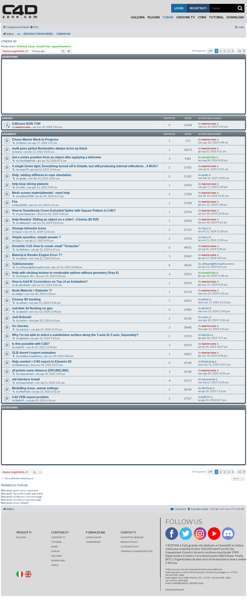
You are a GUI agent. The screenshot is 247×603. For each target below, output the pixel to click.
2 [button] (220, 51)
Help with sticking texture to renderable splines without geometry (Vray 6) (65, 272)
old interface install (26, 379)
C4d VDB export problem (30, 397)
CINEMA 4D (9, 41)
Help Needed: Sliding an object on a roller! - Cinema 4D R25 (55, 219)
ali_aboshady (22, 285)
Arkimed (22, 46)
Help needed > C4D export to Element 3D (42, 361)
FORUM (55, 551)
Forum (168, 17)
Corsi (202, 17)
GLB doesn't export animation (34, 352)
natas (31, 46)
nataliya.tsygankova (30, 356)
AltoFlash (24, 391)
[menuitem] (34, 27)
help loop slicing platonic (30, 184)
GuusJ (18, 231)
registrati (198, 8)
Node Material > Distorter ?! (32, 290)
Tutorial (216, 17)
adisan (23, 258)
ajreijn (22, 178)
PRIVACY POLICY (129, 541)
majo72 (19, 347)
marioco (24, 329)
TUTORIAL (56, 541)
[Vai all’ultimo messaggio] (218, 123)
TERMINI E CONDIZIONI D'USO (137, 551)
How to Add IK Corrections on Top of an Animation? (50, 281)
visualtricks (43, 46)
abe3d (23, 311)
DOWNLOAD (58, 560)
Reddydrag (21, 364)
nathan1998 (26, 196)
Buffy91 (19, 400)
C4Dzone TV (185, 17)
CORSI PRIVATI (93, 541)
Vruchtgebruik (27, 160)
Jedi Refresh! (21, 317)
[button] (210, 51)
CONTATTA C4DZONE (132, 537)
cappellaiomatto (61, 46)
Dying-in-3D (26, 276)
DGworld (179, 589)
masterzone (22, 127)
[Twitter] (185, 533)
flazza (22, 142)
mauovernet (26, 373)
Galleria (138, 17)
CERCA (54, 565)
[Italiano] (20, 573)
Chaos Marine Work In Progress (35, 139)
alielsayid (24, 222)
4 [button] (228, 51)
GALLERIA (56, 555)
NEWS (54, 546)
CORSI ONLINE (93, 537)
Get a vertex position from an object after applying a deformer (56, 157)
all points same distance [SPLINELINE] (40, 370)
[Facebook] (171, 533)
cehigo (19, 293)
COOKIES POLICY (130, 546)
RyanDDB (20, 205)
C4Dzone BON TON (26, 123)
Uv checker (20, 326)
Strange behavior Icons (29, 228)
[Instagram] (200, 533)
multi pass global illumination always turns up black (49, 148)
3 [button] (224, 51)
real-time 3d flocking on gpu (32, 308)
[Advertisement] (123, 86)
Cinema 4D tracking (26, 299)
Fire (15, 201)
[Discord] (228, 533)
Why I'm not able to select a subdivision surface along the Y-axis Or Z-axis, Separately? (75, 335)
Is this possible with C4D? (31, 343)
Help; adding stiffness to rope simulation (41, 175)
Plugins (154, 17)
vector (23, 320)
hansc (18, 151)
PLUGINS (21, 537)
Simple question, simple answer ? (36, 237)
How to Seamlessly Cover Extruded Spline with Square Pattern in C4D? (64, 210)
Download (235, 17)
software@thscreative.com (34, 267)
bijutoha (24, 338)
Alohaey (24, 249)
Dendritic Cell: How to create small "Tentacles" (46, 246)
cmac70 (23, 169)
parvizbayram (27, 213)
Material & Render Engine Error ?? (37, 255)
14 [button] (239, 51)
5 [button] (232, 51)
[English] (29, 573)
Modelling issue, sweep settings (35, 388)
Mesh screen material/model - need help (41, 192)
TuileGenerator (23, 263)
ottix (22, 187)
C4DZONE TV (58, 537)
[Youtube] (214, 533)
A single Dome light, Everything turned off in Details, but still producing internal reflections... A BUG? (85, 166)
